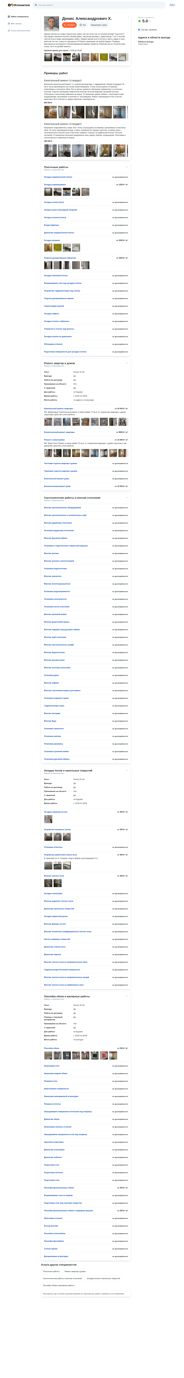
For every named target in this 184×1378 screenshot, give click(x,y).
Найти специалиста (20, 16)
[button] (69, 25)
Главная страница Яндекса (9, 5)
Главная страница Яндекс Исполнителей (19, 5)
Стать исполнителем (20, 30)
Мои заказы (16, 23)
